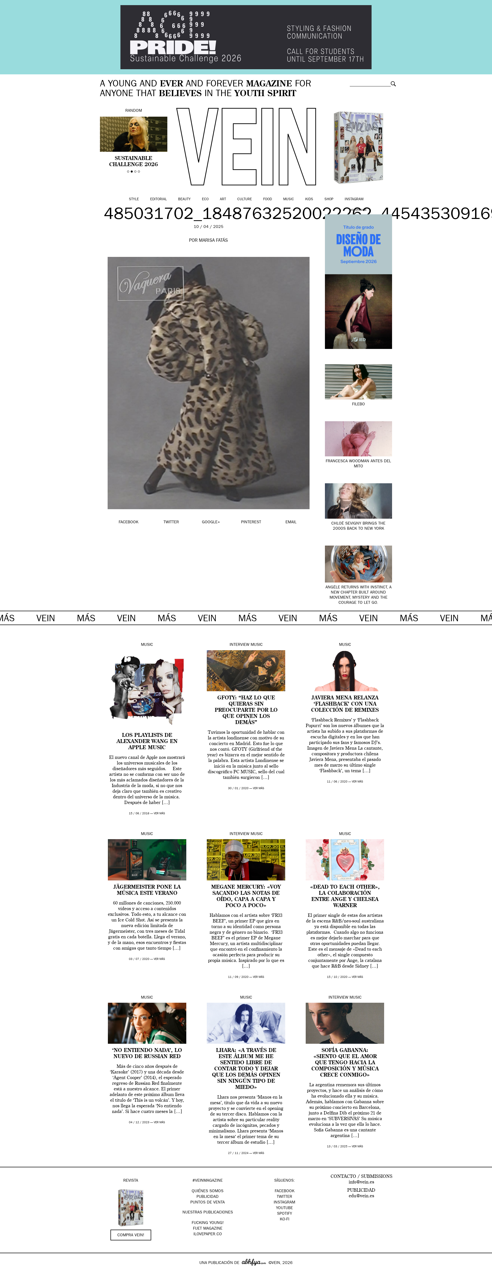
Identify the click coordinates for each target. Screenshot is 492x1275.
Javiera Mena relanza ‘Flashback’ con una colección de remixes (345, 704)
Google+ (9, 1271)
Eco (205, 199)
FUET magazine (207, 1229)
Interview (239, 645)
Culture (244, 199)
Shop (328, 199)
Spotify (284, 1214)
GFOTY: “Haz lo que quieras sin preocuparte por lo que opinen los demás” (246, 710)
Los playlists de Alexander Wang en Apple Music (147, 741)
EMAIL (290, 522)
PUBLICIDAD (208, 1197)
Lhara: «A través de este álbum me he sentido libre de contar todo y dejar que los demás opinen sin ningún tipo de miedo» (246, 1069)
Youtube (284, 1208)
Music (288, 199)
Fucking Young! (208, 1223)
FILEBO (358, 405)
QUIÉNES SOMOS (207, 1191)
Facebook (284, 1191)
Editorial (158, 199)
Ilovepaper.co (207, 1234)
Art (223, 199)
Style (134, 199)
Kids (309, 199)
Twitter (284, 1197)
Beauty (184, 199)
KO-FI (284, 1220)
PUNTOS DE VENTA (207, 1203)
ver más (159, 813)
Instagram (354, 199)
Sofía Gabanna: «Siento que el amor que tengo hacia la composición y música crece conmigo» (345, 1063)
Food (267, 199)
